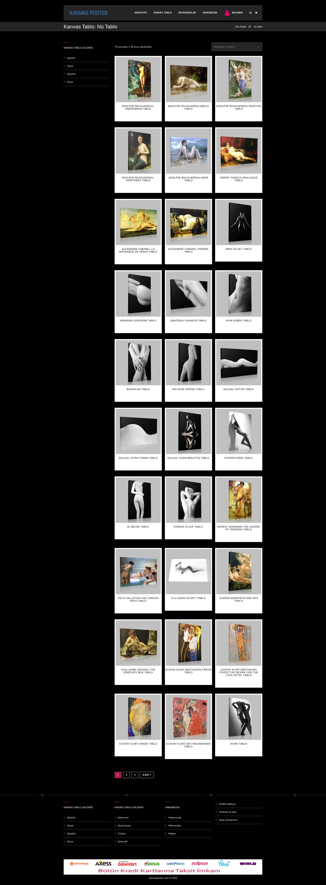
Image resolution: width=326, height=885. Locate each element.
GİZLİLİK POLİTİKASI (227, 804)
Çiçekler (71, 74)
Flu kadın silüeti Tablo (188, 598)
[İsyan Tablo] (238, 717)
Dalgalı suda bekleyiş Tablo (188, 458)
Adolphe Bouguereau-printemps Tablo (138, 179)
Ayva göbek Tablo (238, 320)
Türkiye (122, 833)
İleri (146, 775)
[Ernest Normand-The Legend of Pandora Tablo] (238, 500)
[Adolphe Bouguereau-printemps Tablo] (138, 150)
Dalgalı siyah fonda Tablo (138, 458)
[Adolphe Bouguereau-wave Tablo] (188, 150)
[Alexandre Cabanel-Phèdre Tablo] (188, 222)
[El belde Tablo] (138, 500)
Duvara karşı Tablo (238, 458)
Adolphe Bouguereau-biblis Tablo (188, 107)
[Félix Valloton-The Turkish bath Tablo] (138, 571)
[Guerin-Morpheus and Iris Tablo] (238, 571)
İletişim (172, 833)
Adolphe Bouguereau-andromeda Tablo (138, 107)
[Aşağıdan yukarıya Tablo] (188, 293)
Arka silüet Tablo (238, 249)
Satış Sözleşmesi (228, 820)
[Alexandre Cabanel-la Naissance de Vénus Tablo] (138, 222)
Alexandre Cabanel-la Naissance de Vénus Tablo (138, 250)
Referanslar (187, 12)
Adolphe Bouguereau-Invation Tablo (238, 107)
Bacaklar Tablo (138, 389)
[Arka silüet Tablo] (238, 222)
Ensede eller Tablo (188, 526)
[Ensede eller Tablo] (188, 500)
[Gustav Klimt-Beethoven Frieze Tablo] (188, 643)
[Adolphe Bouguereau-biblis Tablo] (188, 79)
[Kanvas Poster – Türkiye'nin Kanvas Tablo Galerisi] (89, 12)
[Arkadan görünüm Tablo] (138, 293)
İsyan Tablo (238, 743)
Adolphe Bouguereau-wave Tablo (188, 179)
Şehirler (71, 58)
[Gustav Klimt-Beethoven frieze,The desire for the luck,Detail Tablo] (238, 643)
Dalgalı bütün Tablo (238, 389)
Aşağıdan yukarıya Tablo (188, 320)
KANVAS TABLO (163, 12)
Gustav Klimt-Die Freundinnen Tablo (188, 745)
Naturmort (123, 817)
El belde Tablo (138, 526)
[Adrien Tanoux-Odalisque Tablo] (238, 150)
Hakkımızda (210, 12)
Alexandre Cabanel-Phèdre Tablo (188, 250)
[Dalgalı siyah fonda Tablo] (138, 431)
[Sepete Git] (256, 12)
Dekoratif (122, 841)
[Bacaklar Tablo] (138, 362)
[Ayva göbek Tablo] (238, 293)
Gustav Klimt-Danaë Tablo (138, 743)
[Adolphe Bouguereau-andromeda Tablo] (138, 79)
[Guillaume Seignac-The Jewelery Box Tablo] (138, 643)
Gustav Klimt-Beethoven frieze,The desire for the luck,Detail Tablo (238, 672)
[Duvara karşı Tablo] (238, 431)
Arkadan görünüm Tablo (138, 320)
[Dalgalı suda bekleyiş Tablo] (188, 431)
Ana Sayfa (240, 26)
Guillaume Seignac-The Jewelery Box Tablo (138, 671)
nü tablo (258, 26)
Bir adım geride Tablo (188, 389)
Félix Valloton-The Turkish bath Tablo (138, 599)
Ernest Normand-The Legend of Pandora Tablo (238, 528)
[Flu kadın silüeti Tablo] (188, 571)
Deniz (70, 82)
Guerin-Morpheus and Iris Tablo (239, 599)
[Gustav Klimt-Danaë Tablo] (138, 717)
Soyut (70, 66)
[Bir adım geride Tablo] (188, 362)
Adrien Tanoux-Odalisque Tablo (239, 179)
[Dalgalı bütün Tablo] (238, 362)
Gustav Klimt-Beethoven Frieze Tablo (188, 671)
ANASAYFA (140, 12)
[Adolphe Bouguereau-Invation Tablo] (238, 79)
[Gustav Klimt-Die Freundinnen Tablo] (188, 717)
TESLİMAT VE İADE (227, 812)
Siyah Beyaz (124, 825)
